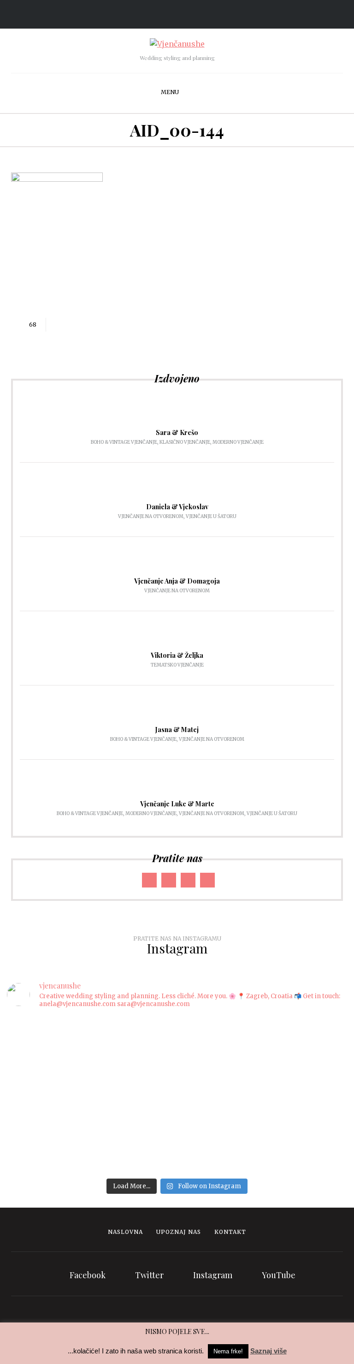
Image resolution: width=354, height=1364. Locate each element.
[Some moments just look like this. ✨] (265, 1026)
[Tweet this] (71, 325)
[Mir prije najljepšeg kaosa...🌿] (88, 1084)
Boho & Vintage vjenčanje (124, 442)
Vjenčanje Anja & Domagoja (177, 581)
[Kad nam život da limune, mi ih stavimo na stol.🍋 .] (88, 1055)
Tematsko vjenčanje (177, 665)
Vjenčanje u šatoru (211, 516)
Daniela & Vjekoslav (177, 506)
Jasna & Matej (177, 729)
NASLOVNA (125, 1231)
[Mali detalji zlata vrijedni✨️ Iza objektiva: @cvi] (265, 1090)
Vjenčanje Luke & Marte (177, 803)
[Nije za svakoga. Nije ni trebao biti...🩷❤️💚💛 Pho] (88, 1032)
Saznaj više (268, 1351)
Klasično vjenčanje (184, 442)
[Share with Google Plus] (85, 325)
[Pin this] (99, 325)
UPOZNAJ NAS (178, 1231)
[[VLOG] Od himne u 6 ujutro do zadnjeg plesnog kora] (265, 1061)
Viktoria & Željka (177, 655)
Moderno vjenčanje (238, 442)
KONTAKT (230, 1231)
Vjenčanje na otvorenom (150, 516)
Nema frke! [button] (228, 1351)
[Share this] (58, 325)
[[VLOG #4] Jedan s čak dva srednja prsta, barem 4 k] (88, 1130)
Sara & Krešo (177, 432)
